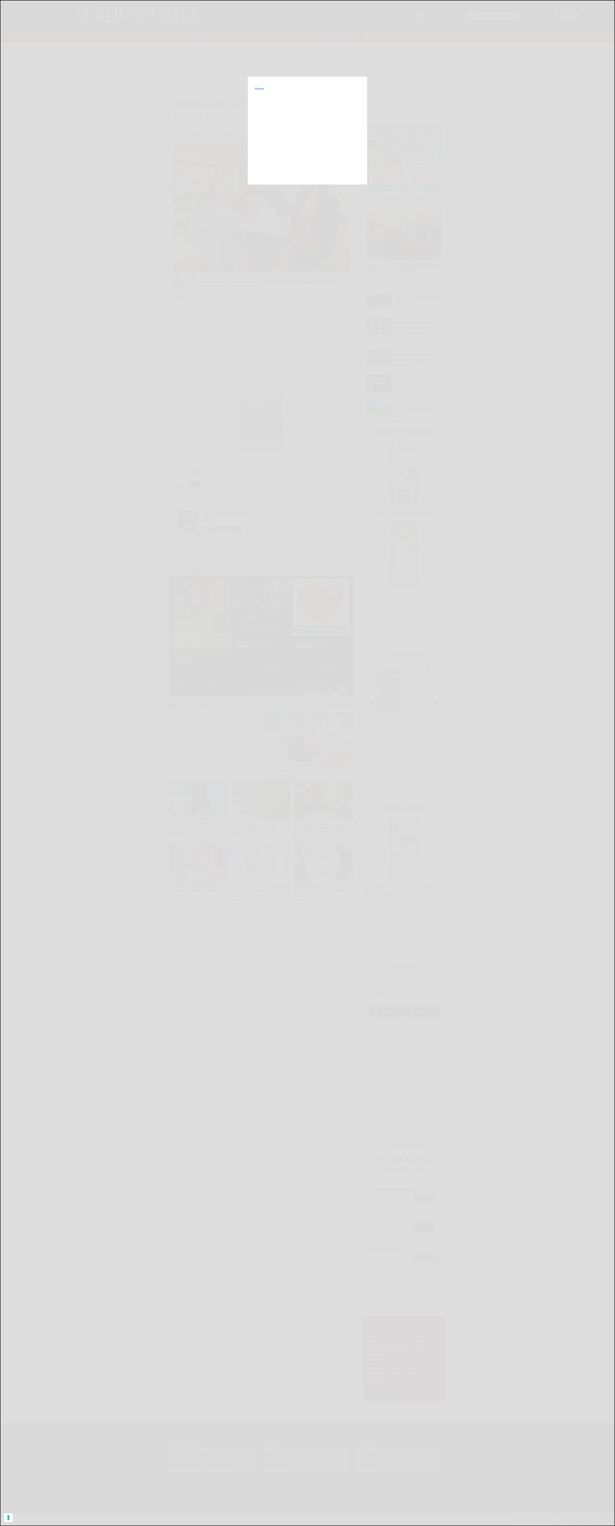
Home (259, 88)
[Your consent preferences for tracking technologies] (8, 1517)
